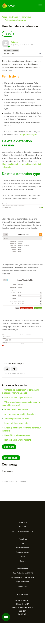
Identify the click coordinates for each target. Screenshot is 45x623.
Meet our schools (22, 548)
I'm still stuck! (11, 457)
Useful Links (22, 568)
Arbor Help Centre (10, 17)
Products (22, 522)
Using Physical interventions (17, 435)
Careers (22, 561)
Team (22, 556)
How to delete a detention (16, 409)
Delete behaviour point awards (18, 397)
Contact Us (22, 594)
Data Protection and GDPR (22, 573)
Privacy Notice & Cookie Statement (23, 577)
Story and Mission (22, 552)
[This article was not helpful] (14, 368)
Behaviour (26, 17)
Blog (22, 543)
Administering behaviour (15, 20)
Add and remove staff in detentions (20, 414)
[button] (40, 5)
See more (9, 447)
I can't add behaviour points (17, 423)
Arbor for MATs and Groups (22, 531)
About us (22, 539)
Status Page (22, 586)
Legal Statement (22, 582)
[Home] (8, 5)
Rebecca (14, 42)
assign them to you (28, 134)
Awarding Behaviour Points (16, 418)
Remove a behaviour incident (17, 440)
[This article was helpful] (7, 368)
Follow (7, 34)
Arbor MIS (22, 527)
